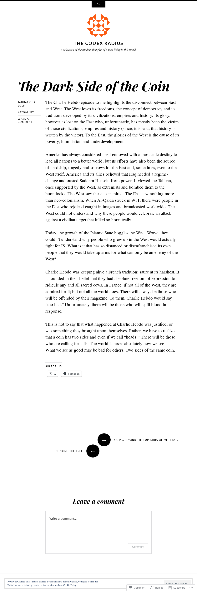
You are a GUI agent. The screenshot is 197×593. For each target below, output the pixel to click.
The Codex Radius (99, 43)
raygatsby (26, 112)
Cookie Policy (69, 584)
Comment (138, 546)
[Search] (98, 4)
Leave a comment (25, 120)
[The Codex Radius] (98, 26)
